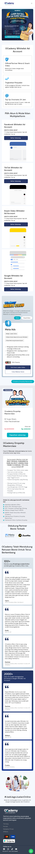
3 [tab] (19, 39)
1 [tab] (16, 39)
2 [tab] (17, 39)
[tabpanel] (17, 24)
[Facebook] (4, 849)
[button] (18, 372)
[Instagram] (8, 849)
